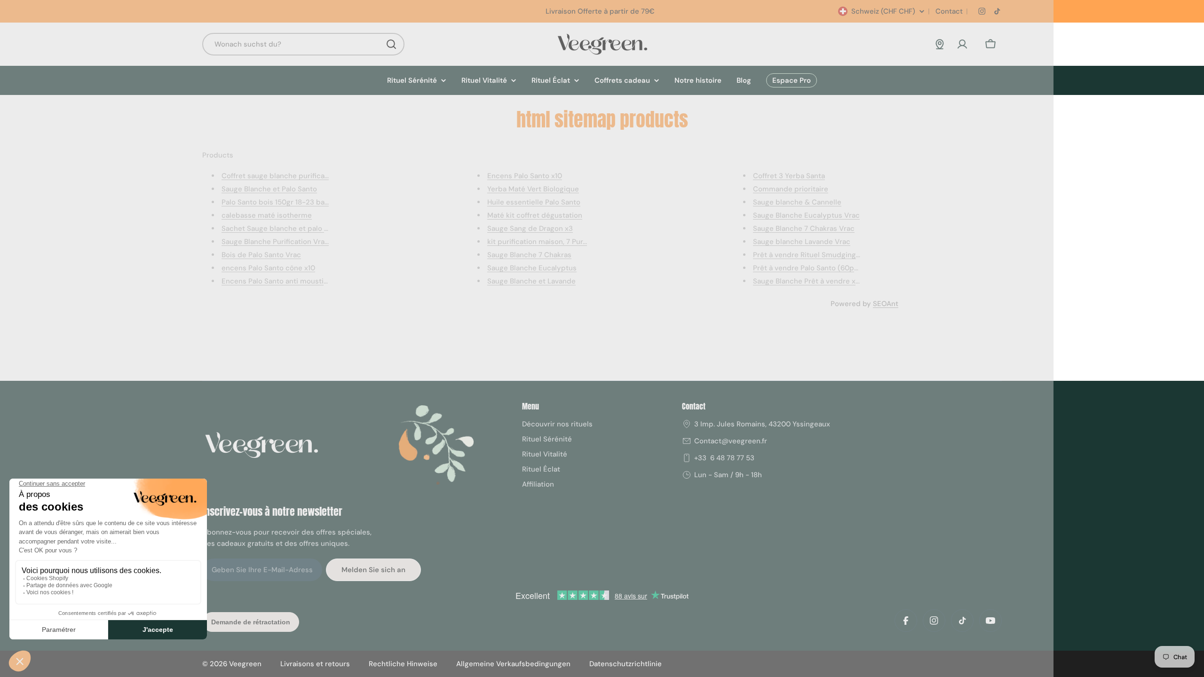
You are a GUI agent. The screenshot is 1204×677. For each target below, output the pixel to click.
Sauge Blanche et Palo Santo (269, 189)
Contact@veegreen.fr (730, 441)
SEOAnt (885, 303)
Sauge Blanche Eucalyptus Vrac (806, 215)
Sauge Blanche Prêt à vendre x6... (808, 281)
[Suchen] (391, 44)
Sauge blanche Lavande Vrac (801, 241)
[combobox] (303, 44)
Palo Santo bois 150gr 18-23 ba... (275, 202)
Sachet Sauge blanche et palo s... (277, 228)
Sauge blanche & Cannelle (797, 202)
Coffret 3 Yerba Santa (789, 176)
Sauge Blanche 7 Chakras (529, 255)
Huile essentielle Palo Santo (533, 202)
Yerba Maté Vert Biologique (533, 189)
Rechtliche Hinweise (403, 664)
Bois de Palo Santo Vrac (261, 255)
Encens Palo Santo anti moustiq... (277, 281)
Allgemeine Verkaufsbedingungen (513, 664)
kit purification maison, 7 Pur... (537, 241)
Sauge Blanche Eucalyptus (532, 268)
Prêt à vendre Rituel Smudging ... (807, 255)
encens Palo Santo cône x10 (268, 268)
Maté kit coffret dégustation (534, 215)
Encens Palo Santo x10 (524, 176)
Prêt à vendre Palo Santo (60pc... (808, 268)
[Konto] (962, 44)
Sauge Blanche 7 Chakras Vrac (804, 228)
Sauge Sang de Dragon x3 (530, 228)
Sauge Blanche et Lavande (531, 281)
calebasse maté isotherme (267, 215)
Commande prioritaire (790, 189)
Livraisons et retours (315, 664)
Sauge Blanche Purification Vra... (275, 241)
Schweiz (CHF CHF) (883, 11)
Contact (948, 11)
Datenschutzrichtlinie (625, 664)
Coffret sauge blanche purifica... (275, 176)
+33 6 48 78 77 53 (724, 458)
